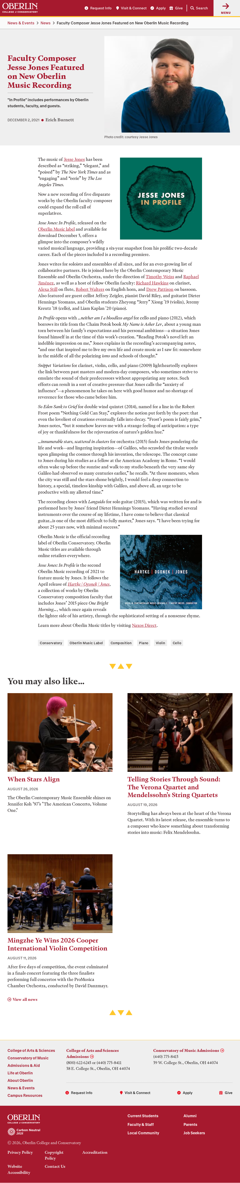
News (46, 23)
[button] (198, 8)
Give (179, 8)
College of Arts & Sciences (31, 1050)
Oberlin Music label (56, 229)
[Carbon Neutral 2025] (60, 1132)
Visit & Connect (134, 8)
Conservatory (51, 643)
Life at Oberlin (20, 1073)
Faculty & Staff (141, 1124)
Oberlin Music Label (86, 643)
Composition (121, 643)
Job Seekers (194, 1133)
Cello (177, 643)
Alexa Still (47, 289)
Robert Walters (90, 289)
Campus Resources (25, 1095)
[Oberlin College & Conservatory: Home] (20, 8)
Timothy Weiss (160, 276)
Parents (190, 1124)
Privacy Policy (20, 1152)
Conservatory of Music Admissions (186, 1050)
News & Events (21, 23)
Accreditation (95, 1152)
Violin (160, 643)
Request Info (101, 8)
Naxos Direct (144, 625)
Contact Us (55, 1166)
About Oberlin (20, 1080)
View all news (25, 999)
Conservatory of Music (28, 1058)
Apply (161, 8)
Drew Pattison (159, 289)
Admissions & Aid (24, 1065)
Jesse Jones (74, 159)
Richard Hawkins (152, 283)
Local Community (143, 1133)
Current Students (143, 1115)
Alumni (190, 1115)
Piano (143, 643)
